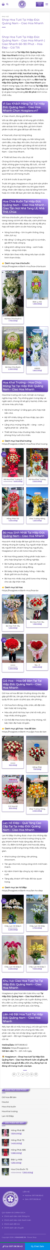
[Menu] (46, 4)
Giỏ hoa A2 (12, 806)
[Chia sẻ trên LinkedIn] (36, 1074)
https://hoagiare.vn (20, 1048)
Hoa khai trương (10, 1111)
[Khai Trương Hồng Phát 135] (37, 501)
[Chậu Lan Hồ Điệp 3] (37, 950)
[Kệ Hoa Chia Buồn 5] (13, 293)
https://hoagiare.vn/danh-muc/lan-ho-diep (22, 890)
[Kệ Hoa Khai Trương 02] (37, 462)
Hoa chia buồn (9, 1106)
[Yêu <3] (37, 648)
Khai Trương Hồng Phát (37, 809)
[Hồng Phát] (37, 750)
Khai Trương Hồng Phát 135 (37, 519)
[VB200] (37, 346)
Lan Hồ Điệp (8, 1116)
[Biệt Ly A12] (37, 285)
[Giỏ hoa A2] (13, 789)
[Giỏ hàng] (3, 4)
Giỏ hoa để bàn (9, 1097)
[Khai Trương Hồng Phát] (37, 790)
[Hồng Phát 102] (13, 501)
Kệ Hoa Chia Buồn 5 (12, 319)
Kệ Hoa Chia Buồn (13, 367)
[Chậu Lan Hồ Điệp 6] (13, 950)
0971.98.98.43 (37, 1195)
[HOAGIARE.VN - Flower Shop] (22, 4)
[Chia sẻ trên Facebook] (18, 1074)
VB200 (37, 368)
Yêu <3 (37, 665)
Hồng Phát (37, 767)
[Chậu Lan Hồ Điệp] (37, 909)
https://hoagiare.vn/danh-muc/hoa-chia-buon (24, 266)
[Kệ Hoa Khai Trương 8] (13, 462)
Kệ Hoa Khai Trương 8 (13, 479)
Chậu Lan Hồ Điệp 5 (12, 926)
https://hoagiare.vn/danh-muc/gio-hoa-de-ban (24, 732)
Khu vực (5, 16)
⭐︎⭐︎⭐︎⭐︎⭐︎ (12, 665)
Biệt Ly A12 (37, 302)
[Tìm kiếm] (7, 4)
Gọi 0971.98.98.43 (14, 1246)
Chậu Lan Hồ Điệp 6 (12, 967)
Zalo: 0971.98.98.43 (33, 1199)
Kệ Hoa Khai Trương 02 (37, 479)
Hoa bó (5, 1102)
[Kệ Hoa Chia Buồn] (13, 346)
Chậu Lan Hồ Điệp (37, 926)
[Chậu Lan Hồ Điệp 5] (13, 909)
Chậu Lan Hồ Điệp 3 (37, 967)
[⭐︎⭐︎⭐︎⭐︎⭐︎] (13, 648)
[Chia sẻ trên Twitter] (23, 1074)
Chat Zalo (39, 1246)
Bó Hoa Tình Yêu (13, 626)
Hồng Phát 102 (13, 519)
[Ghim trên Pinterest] (32, 1074)
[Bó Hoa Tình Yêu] (13, 609)
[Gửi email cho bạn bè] (27, 1074)
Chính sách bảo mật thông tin (17, 1216)
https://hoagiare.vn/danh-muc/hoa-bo (20, 590)
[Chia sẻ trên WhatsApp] (14, 1074)
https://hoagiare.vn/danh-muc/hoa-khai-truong (24, 444)
